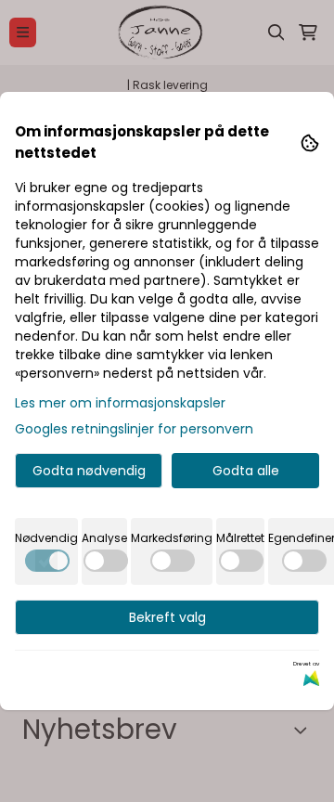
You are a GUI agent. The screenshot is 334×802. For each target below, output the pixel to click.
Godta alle (245, 470)
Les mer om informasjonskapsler (120, 403)
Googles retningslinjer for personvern (134, 429)
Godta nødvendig (89, 470)
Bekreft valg (167, 617)
